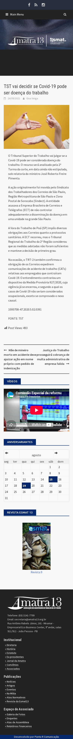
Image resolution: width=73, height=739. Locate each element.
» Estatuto (10, 653)
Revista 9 (36, 572)
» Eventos (10, 689)
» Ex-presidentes (14, 657)
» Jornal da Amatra (15, 660)
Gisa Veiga (32, 98)
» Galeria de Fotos (15, 714)
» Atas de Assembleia (17, 722)
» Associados (12, 668)
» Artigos (10, 685)
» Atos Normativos (15, 697)
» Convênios (12, 664)
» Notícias (10, 681)
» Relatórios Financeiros (18, 726)
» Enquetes (11, 718)
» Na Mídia (10, 693)
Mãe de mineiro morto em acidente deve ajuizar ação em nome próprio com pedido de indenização (20, 359)
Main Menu (17, 14)
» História (10, 649)
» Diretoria (10, 645)
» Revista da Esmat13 (17, 701)
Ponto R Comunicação (47, 736)
